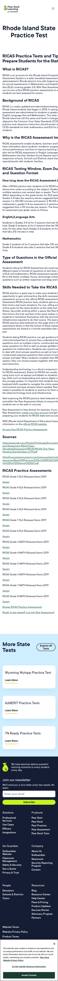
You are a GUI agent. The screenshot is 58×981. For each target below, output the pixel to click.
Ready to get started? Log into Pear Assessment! (28, 612)
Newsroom (37, 859)
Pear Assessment (41, 829)
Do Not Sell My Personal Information (29, 966)
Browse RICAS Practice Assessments (22, 607)
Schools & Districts (12, 894)
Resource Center (41, 894)
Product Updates (41, 906)
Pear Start (37, 818)
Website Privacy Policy (15, 932)
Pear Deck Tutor (40, 833)
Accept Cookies (29, 975)
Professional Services (9, 819)
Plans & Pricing (40, 902)
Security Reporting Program (42, 864)
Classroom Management (9, 859)
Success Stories (40, 910)
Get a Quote (9, 869)
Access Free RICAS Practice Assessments (24, 429)
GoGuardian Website (9, 852)
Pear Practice (39, 825)
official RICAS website (35, 424)
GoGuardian (38, 855)
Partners (36, 918)
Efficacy (6, 828)
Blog (34, 890)
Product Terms (10, 936)
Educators (8, 890)
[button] (53, 8)
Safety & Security (11, 865)
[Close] (54, 943)
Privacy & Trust (10, 872)
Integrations (9, 832)
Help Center (38, 898)
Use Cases (8, 824)
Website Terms (10, 927)
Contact (36, 869)
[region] (29, 960)
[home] (12, 8)
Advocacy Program (42, 914)
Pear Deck (37, 821)
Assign (6, 482)
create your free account (35, 412)
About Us (37, 851)
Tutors (5, 898)
